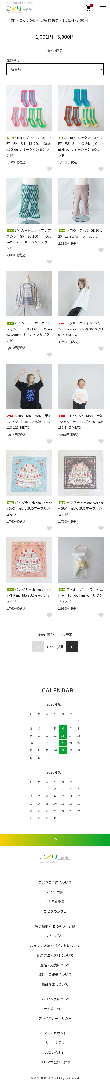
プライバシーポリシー (55, 1018)
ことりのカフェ (55, 911)
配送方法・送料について (55, 955)
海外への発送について (55, 974)
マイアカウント (55, 1033)
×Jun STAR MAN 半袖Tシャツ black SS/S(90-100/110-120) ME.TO (28, 421)
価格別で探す (49, 20)
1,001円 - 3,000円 (75, 20)
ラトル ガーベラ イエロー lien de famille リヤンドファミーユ (80, 595)
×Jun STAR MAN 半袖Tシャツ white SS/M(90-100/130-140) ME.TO (80, 421)
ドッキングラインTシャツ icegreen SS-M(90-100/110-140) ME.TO (80, 329)
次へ (72, 646)
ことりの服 (27, 20)
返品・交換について (55, 964)
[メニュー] (102, 7)
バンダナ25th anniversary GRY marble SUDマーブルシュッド (80, 508)
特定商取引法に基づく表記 (55, 926)
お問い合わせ (55, 1052)
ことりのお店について (55, 882)
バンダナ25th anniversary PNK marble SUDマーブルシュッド (29, 595)
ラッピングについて (55, 999)
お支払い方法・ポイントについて (55, 945)
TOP (12, 20)
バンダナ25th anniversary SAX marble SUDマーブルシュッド (29, 508)
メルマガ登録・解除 (55, 1062)
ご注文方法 (55, 935)
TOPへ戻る (55, 840)
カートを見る (55, 1042)
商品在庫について (55, 984)
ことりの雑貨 (55, 901)
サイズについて (55, 1008)
